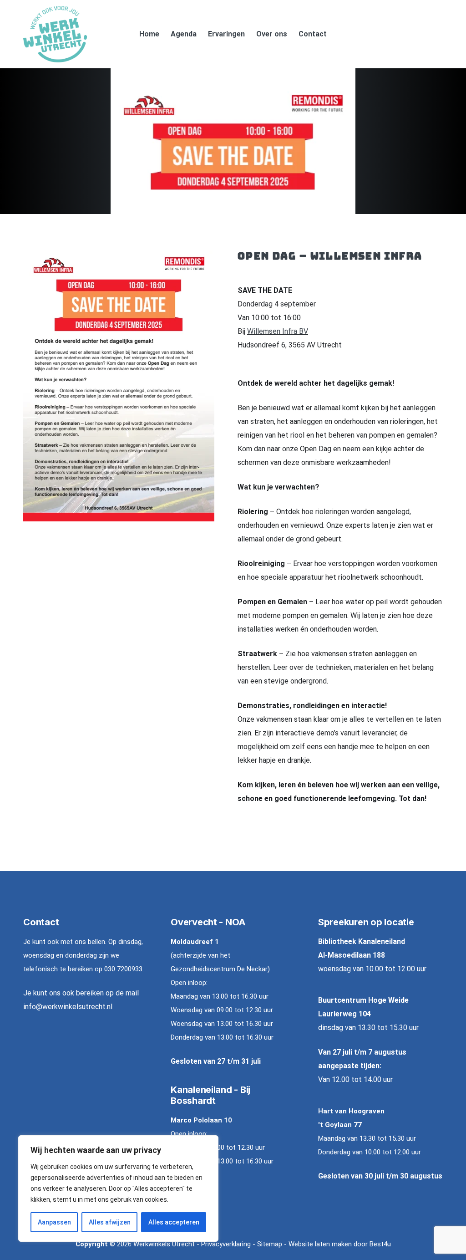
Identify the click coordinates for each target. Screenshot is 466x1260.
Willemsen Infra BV (277, 331)
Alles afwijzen (110, 1222)
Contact (313, 34)
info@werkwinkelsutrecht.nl (67, 1006)
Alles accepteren (173, 1222)
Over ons (271, 34)
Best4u (380, 1244)
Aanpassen (54, 1222)
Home (149, 34)
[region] (118, 1188)
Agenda (184, 34)
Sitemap (269, 1244)
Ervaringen (226, 34)
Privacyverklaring (226, 1244)
